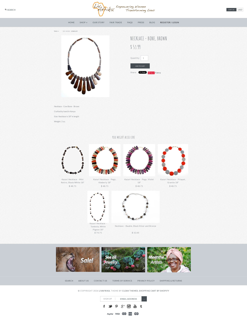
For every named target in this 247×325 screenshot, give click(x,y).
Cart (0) (231, 9)
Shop (83, 22)
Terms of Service (122, 281)
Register (165, 22)
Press (141, 22)
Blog (152, 22)
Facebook (104, 306)
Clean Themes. (130, 291)
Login (175, 22)
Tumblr (141, 306)
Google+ (122, 306)
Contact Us (100, 281)
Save (152, 73)
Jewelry (74, 31)
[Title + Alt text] (78, 271)
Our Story (98, 22)
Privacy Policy (146, 281)
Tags (56, 31)
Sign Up (108, 299)
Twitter (110, 306)
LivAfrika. (104, 291)
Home (71, 22)
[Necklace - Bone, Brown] (85, 37)
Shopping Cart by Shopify (154, 291)
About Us (83, 281)
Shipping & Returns (171, 281)
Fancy (158, 72)
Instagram (129, 306)
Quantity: (135, 58)
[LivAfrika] (123, 3)
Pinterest (116, 306)
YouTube (135, 306)
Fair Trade (116, 22)
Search (69, 281)
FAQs (130, 22)
